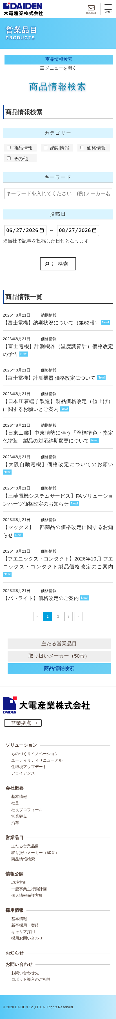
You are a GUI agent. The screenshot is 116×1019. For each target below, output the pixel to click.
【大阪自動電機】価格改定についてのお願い (58, 464)
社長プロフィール (27, 809)
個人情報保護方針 (27, 895)
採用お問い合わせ (27, 938)
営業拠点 (19, 816)
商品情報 (23, 148)
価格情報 (96, 148)
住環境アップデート (29, 766)
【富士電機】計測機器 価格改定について (49, 378)
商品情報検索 (23, 859)
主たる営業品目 (25, 846)
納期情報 (59, 148)
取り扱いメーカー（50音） (35, 852)
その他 (21, 158)
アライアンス (23, 773)
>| (78, 616)
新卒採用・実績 (25, 925)
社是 (15, 803)
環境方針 (19, 882)
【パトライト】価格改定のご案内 (41, 598)
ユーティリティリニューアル (37, 760)
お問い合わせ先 (25, 973)
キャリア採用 (23, 931)
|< (37, 616)
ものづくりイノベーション (35, 753)
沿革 (15, 822)
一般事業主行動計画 (29, 889)
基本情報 (19, 796)
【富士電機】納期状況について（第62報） (51, 323)
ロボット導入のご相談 (31, 979)
